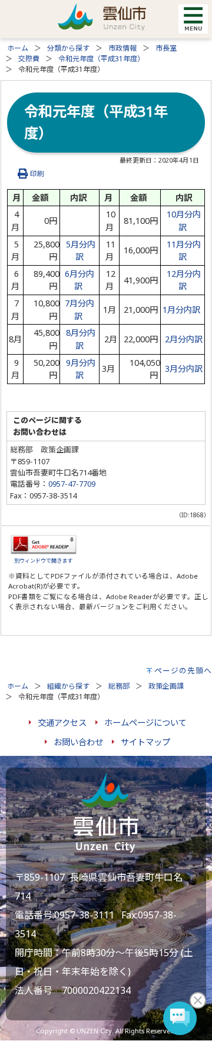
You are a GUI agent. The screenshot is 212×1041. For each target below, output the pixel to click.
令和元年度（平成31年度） (101, 59)
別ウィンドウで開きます (43, 560)
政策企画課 (166, 686)
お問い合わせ (78, 742)
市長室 (166, 48)
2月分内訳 (184, 339)
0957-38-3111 (84, 914)
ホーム (17, 48)
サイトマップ (145, 742)
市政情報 (122, 48)
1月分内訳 (181, 309)
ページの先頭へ (183, 670)
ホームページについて (145, 722)
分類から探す (68, 48)
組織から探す (68, 686)
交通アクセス (62, 722)
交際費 (28, 59)
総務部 (119, 686)
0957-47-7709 (71, 483)
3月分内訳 (184, 368)
